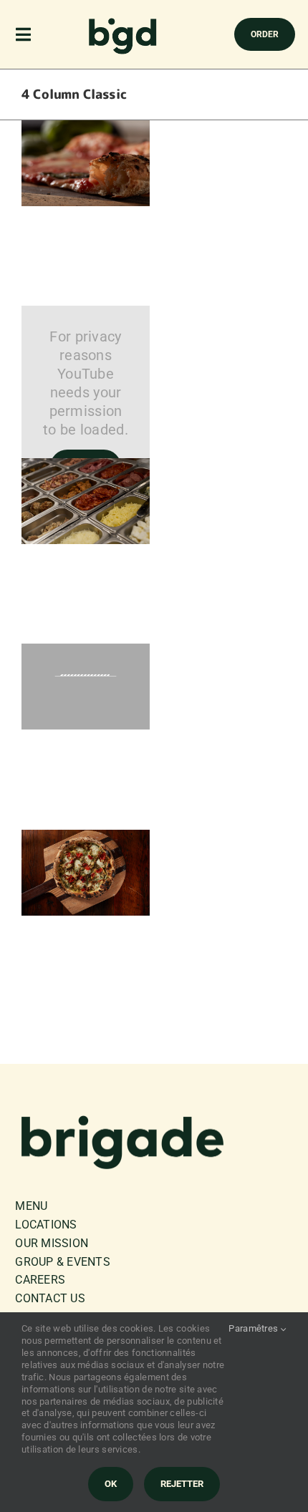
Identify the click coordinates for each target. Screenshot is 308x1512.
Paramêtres (254, 1328)
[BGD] (123, 21)
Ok (111, 1483)
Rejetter (181, 1483)
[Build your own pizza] (85, 467)
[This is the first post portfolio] (85, 129)
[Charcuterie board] (85, 653)
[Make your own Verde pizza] (85, 839)
